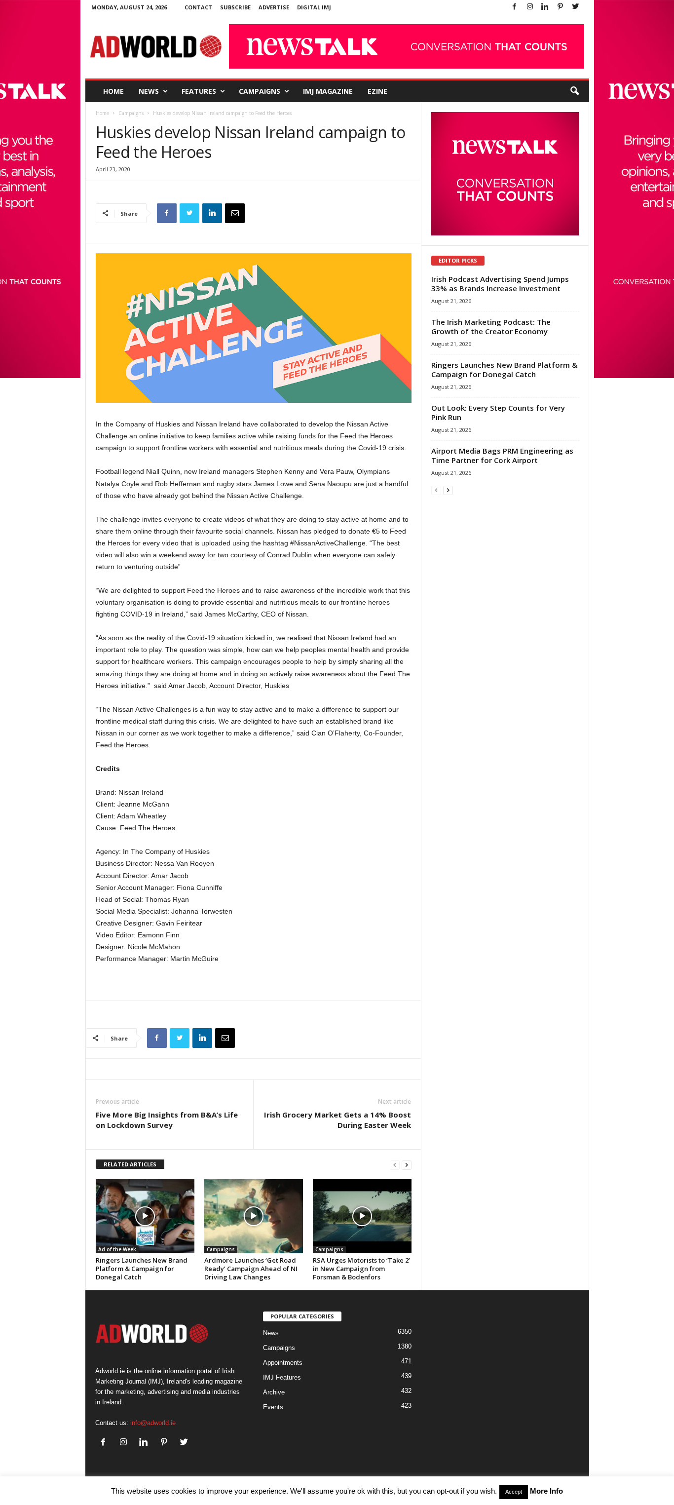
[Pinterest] (560, 7)
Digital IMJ (314, 7)
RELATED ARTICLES (130, 1164)
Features (199, 91)
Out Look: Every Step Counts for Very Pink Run (498, 412)
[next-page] (407, 1164)
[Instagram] (530, 7)
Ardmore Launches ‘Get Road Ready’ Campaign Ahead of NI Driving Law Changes (251, 1268)
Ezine (377, 91)
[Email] (235, 213)
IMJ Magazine (328, 91)
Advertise (274, 7)
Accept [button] (513, 1492)
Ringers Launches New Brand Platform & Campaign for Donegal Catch (141, 1268)
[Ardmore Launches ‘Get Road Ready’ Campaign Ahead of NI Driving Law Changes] (253, 1216)
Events (273, 1407)
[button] (574, 91)
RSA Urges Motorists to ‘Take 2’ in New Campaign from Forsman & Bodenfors (361, 1268)
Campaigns (259, 91)
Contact (198, 7)
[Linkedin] (545, 7)
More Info (546, 1491)
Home (113, 91)
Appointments (282, 1362)
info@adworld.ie (153, 1423)
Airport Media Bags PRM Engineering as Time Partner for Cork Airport (502, 455)
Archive (274, 1392)
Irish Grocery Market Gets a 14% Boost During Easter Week (337, 1120)
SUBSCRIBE (235, 7)
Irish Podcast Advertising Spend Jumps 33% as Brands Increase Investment (500, 283)
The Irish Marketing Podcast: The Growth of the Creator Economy (491, 326)
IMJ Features (282, 1377)
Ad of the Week (117, 1249)
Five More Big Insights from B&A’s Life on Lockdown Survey (167, 1120)
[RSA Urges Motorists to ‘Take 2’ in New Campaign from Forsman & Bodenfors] (362, 1216)
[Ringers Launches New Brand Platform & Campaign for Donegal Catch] (145, 1216)
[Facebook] (515, 7)
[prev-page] (395, 1164)
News (149, 91)
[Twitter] (576, 7)
